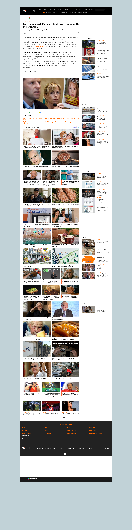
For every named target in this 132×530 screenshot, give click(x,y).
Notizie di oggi (26, 433)
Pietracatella (49, 12)
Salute (46, 430)
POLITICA (60, 9)
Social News (92, 430)
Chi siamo (32, 480)
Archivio (91, 448)
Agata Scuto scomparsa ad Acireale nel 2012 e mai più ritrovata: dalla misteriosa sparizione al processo (50, 122)
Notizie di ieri (25, 435)
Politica (47, 427)
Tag (98, 448)
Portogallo (33, 71)
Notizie (30, 448)
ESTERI (75, 9)
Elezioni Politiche (71, 433)
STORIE (98, 107)
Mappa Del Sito (71, 448)
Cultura (24, 430)
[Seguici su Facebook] (65, 454)
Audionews (99, 10)
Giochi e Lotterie (71, 430)
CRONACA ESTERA (27, 412)
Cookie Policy (46, 480)
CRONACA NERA (100, 115)
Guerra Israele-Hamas (95, 433)
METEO (98, 239)
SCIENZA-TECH (83, 9)
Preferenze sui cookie (54, 480)
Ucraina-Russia (49, 433)
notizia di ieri (40, 46)
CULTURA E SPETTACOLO (102, 48)
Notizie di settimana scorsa (29, 438)
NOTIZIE (31, 11)
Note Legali (37, 480)
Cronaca (24, 427)
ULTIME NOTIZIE (43, 9)
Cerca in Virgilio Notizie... (44, 448)
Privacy (41, 480)
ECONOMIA (68, 9)
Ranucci (61, 12)
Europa (26, 71)
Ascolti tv (66, 12)
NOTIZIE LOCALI (100, 65)
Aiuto (60, 480)
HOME (24, 21)
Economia (92, 427)
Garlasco (56, 12)
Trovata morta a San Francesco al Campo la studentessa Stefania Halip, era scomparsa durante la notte (51, 118)
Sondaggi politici (73, 12)
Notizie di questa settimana (29, 437)
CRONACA (52, 9)
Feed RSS (61, 448)
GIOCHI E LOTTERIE (101, 256)
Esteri (68, 427)
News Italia (106, 448)
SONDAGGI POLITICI (101, 189)
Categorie (81, 448)
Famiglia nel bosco (82, 12)
